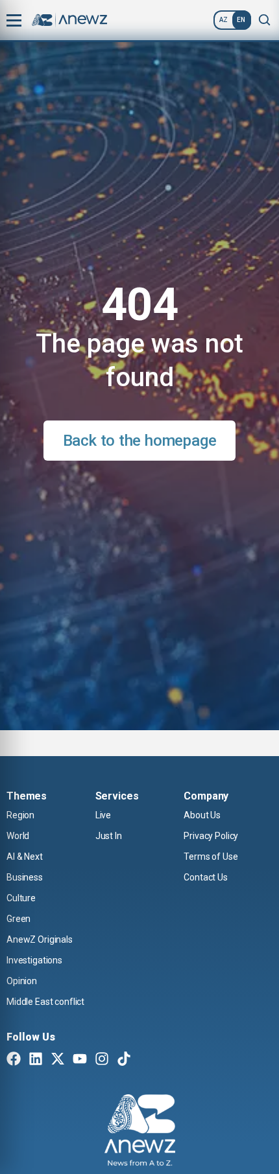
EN (241, 19)
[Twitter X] (58, 1060)
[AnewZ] (139, 1131)
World (17, 836)
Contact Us (206, 877)
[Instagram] (102, 1060)
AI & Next (24, 856)
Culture (21, 898)
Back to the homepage (140, 441)
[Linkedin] (36, 1060)
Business (24, 877)
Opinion (21, 981)
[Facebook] (13, 1060)
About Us (202, 815)
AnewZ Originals (39, 939)
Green (18, 919)
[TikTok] (124, 1060)
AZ (223, 19)
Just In (108, 836)
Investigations (34, 960)
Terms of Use (210, 856)
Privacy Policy (211, 836)
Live (103, 815)
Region (20, 815)
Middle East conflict (45, 1001)
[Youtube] (80, 1060)
